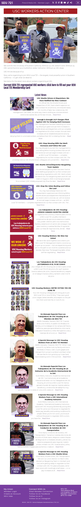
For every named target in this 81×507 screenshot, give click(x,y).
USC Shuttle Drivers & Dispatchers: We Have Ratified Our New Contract (53, 99)
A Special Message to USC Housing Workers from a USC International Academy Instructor (53, 397)
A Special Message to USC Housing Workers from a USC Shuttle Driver (53, 453)
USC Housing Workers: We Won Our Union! (53, 237)
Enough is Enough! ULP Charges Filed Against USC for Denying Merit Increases (53, 121)
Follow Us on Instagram (39, 498)
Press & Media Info (29, 3)
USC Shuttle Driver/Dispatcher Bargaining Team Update (53, 166)
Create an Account (12, 494)
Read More (57, 115)
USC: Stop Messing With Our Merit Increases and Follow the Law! (53, 144)
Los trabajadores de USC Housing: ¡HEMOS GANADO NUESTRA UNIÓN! (53, 211)
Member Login (43, 3)
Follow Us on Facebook (39, 494)
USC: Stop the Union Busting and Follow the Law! (53, 187)
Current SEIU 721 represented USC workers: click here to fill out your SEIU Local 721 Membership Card (40, 86)
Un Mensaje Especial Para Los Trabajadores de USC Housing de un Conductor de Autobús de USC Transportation (53, 426)
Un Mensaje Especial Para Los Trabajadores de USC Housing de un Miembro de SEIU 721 (53, 316)
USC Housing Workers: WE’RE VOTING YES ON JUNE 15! (51, 289)
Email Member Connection (41, 491)
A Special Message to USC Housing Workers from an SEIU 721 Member (53, 341)
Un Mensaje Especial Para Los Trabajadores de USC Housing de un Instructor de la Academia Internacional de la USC (53, 369)
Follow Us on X (35, 496)
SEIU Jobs (8, 496)
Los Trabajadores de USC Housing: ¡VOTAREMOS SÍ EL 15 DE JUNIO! (51, 263)
